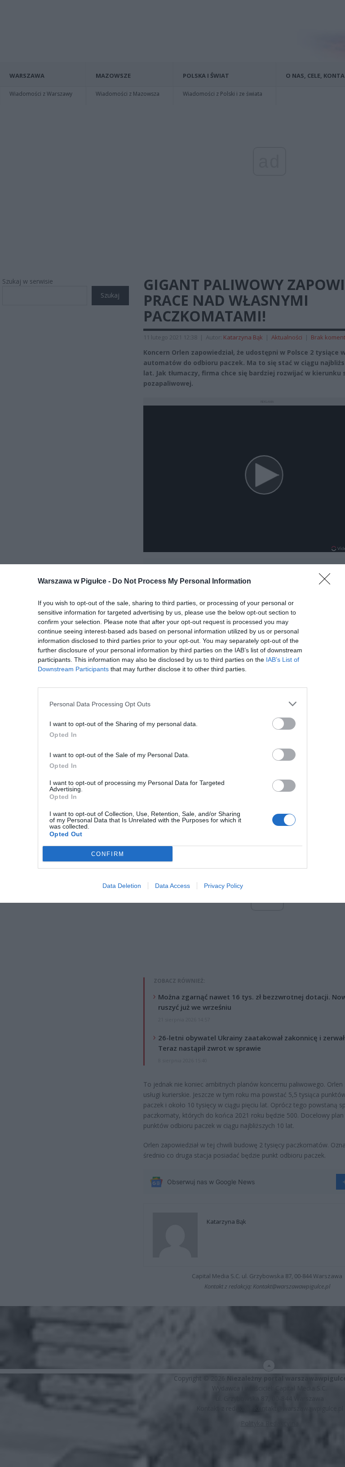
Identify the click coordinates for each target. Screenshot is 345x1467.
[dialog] (172, 733)
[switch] (284, 724)
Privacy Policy (223, 885)
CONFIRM (107, 854)
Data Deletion (121, 885)
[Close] (327, 581)
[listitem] (172, 704)
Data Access (172, 885)
